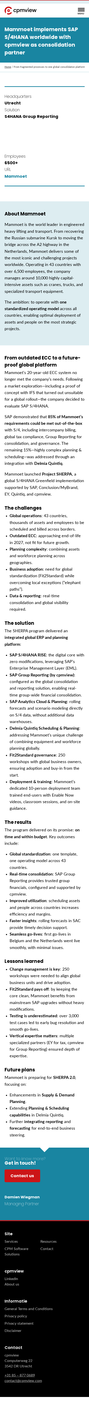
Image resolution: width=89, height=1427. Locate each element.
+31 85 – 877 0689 (20, 1375)
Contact (46, 1249)
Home (8, 67)
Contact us (22, 1176)
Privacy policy (16, 1316)
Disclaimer (13, 1331)
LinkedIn (11, 1279)
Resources (48, 1241)
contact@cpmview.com (23, 1381)
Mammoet (16, 176)
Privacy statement (19, 1323)
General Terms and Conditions (29, 1309)
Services (11, 1241)
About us (12, 1284)
